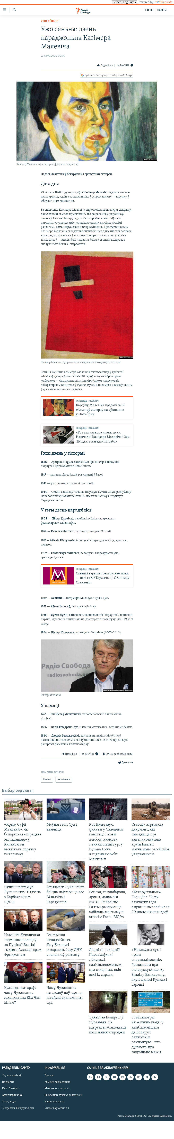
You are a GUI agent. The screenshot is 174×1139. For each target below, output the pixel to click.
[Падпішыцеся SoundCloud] (130, 1077)
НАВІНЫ (162, 10)
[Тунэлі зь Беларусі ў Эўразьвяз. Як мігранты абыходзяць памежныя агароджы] (108, 1002)
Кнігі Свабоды (10, 1088)
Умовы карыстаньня (57, 1108)
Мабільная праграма (57, 1088)
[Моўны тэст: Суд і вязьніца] (66, 809)
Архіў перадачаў (12, 1095)
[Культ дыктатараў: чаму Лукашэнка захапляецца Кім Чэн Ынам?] (23, 972)
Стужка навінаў (11, 1075)
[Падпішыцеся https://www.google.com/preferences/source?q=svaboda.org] (90, 1077)
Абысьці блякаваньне (57, 1082)
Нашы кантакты (54, 1101)
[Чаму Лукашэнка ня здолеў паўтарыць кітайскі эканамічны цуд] (66, 972)
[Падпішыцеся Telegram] (146, 1077)
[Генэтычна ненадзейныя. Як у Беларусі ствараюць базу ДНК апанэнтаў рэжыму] (66, 920)
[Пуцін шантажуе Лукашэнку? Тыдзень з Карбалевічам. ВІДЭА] (23, 872)
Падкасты (8, 1082)
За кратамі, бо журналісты (18, 1108)
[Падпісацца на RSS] (154, 1077)
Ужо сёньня (49, 21)
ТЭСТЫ (149, 10)
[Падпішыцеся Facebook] (98, 1077)
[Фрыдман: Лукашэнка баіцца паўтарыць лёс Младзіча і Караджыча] (66, 872)
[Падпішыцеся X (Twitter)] (106, 1077)
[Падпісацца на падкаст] (122, 1077)
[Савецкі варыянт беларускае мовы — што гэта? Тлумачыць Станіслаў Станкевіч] (58, 575)
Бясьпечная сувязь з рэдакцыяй (63, 1095)
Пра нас (49, 1075)
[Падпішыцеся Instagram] (138, 1077)
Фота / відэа (9, 1101)
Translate (166, 2)
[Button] (105, 65)
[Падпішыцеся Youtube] (114, 1077)
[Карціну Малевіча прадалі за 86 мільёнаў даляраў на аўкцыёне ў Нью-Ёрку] (58, 407)
